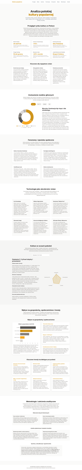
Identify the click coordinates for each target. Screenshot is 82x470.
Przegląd (33, 1)
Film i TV (39, 104)
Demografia (53, 1)
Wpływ (58, 1)
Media (38, 1)
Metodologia (63, 1)
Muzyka (33, 104)
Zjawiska (42, 1)
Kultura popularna (17, 2)
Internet (44, 104)
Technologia (47, 1)
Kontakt (68, 1)
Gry (49, 104)
